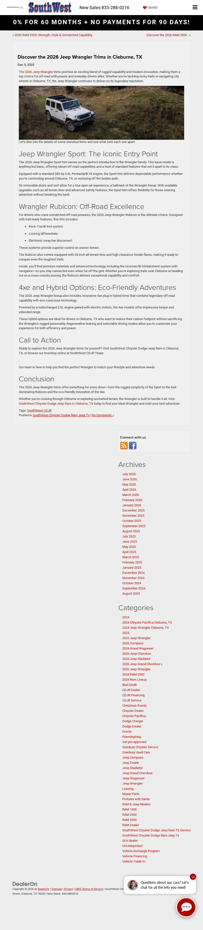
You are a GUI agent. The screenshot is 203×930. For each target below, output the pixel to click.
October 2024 (131, 583)
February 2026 (132, 500)
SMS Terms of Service (89, 889)
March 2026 (130, 495)
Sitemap (56, 889)
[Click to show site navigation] (195, 7)
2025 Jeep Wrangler (136, 638)
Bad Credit (129, 685)
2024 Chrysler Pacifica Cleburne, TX (147, 622)
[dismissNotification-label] (193, 877)
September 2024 (133, 588)
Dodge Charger (132, 721)
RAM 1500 (129, 809)
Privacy (68, 889)
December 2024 (133, 573)
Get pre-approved (134, 742)
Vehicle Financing (134, 856)
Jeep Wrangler (132, 783)
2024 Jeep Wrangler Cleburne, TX (145, 627)
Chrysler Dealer (133, 711)
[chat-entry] (186, 907)
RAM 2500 (129, 814)
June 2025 (129, 541)
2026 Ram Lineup (134, 679)
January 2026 (131, 505)
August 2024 (131, 593)
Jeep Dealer (130, 763)
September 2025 (133, 526)
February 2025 (132, 562)
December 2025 (133, 510)
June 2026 (129, 479)
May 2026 (129, 484)
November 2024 (133, 578)
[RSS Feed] (124, 445)
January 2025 (131, 567)
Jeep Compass (132, 757)
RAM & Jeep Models (136, 804)
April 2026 (129, 489)
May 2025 (129, 547)
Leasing (127, 788)
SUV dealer (130, 840)
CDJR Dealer (131, 690)
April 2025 (129, 552)
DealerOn (43, 889)
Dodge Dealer (131, 726)
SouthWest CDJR (39, 410)
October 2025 (131, 521)
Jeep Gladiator (132, 768)
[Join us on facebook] (133, 445)
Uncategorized (132, 846)
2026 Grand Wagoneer (137, 648)
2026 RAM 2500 (133, 674)
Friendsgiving (131, 737)
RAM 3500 (129, 820)
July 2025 (129, 536)
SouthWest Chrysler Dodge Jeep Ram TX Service (156, 830)
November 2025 (133, 515)
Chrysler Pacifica (134, 716)
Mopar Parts (130, 794)
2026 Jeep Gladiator (136, 659)
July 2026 (129, 474)
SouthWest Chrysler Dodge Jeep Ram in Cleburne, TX (56, 403)
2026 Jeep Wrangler (39, 72)
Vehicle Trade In (133, 861)
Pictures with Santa (136, 799)
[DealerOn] (25, 883)
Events (127, 731)
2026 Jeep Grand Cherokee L (142, 664)
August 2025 (131, 531)
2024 (125, 617)
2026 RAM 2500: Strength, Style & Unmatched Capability (53, 35)
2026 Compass (132, 643)
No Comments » (103, 415)
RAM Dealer (130, 825)
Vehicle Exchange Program (141, 851)
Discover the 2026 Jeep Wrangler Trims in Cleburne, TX (80, 56)
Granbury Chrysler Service (140, 747)
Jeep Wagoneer (133, 778)
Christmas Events (134, 705)
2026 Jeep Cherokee (136, 653)
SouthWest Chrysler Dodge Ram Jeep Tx (61, 415)
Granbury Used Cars (136, 752)
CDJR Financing (133, 695)
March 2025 (130, 557)
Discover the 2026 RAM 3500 (167, 35)
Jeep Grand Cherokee (137, 773)
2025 (125, 633)
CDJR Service (131, 700)
